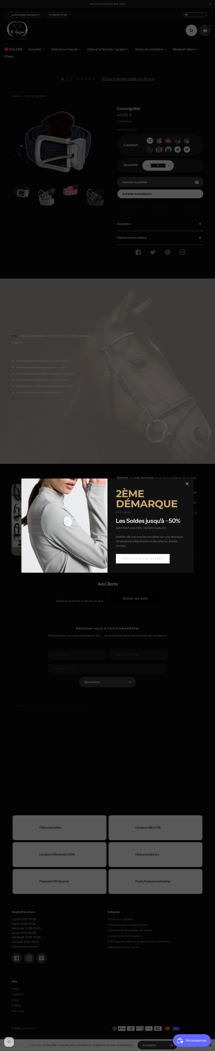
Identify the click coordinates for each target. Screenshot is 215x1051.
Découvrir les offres (143, 558)
